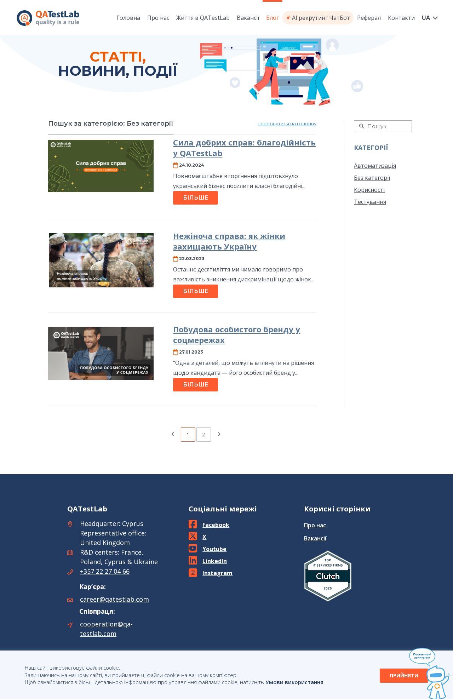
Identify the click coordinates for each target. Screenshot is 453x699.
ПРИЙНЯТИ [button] (404, 675)
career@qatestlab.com (114, 599)
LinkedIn (214, 561)
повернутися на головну (287, 123)
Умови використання (294, 682)
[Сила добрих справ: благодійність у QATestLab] (101, 166)
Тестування (370, 202)
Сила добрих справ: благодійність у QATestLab (244, 147)
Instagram (217, 573)
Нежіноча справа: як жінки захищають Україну (229, 241)
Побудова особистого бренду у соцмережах (236, 334)
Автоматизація (375, 166)
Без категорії (372, 178)
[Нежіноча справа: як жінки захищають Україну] (101, 260)
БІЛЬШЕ (195, 197)
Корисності (369, 190)
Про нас (315, 525)
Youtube (214, 549)
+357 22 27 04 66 (105, 571)
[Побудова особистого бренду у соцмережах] (101, 353)
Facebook (215, 525)
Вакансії (315, 538)
